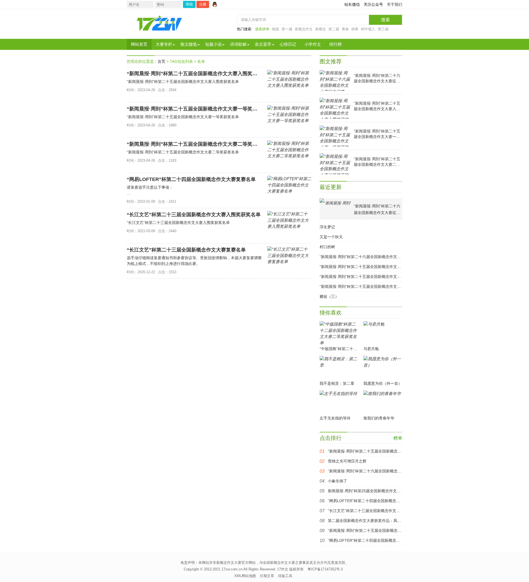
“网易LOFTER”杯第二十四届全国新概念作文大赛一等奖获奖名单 (383, 501)
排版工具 (285, 576)
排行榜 (335, 44)
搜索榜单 (262, 29)
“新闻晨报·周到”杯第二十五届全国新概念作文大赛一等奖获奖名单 (376, 276)
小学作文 (312, 44)
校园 (275, 29)
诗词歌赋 (238, 44)
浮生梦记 (327, 227)
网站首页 (139, 44)
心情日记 (288, 44)
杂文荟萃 (263, 44)
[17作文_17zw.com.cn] (160, 23)
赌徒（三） (329, 296)
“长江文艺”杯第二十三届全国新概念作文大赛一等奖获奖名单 (379, 510)
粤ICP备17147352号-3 (325, 569)
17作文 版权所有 (290, 569)
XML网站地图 (245, 576)
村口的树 (327, 247)
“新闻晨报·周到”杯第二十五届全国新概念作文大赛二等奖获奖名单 (376, 286)
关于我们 (394, 4)
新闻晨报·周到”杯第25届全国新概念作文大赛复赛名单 (374, 491)
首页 (161, 61)
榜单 (397, 438)
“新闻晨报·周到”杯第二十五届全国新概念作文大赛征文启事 (378, 451)
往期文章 (267, 576)
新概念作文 (304, 29)
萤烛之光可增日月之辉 (347, 461)
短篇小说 (213, 44)
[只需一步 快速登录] (216, 4)
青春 (345, 29)
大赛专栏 (164, 44)
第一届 (287, 29)
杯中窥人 (368, 29)
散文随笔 (188, 44)
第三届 (383, 29)
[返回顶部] (470, 518)
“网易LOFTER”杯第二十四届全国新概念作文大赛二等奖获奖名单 (383, 540)
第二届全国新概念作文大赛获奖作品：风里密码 (368, 520)
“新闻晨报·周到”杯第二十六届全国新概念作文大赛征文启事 (370, 257)
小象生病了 (337, 481)
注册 (202, 4)
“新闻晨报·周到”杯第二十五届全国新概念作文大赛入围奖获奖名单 (376, 266)
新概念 (320, 29)
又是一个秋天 (331, 237)
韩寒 (354, 29)
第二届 (333, 29)
